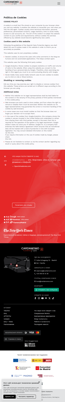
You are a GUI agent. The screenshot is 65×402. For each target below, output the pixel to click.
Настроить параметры (26, 396)
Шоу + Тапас (8, 322)
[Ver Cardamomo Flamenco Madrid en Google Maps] (17, 264)
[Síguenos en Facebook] (35, 298)
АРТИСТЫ (7, 316)
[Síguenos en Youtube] (42, 298)
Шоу (5, 313)
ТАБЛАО (7, 311)
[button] (5, 165)
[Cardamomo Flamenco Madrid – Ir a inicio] (10, 3)
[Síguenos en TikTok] (53, 298)
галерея (6, 319)
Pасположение (9, 324)
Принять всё (9, 396)
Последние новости (41, 324)
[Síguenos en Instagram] (39, 298)
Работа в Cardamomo (42, 322)
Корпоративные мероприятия (44, 316)
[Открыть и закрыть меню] (59, 3)
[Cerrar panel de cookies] (39, 382)
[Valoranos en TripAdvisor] (46, 298)
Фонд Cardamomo (40, 319)
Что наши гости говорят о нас (45, 311)
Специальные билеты (42, 313)
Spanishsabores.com (22, 166)
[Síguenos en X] (49, 298)
